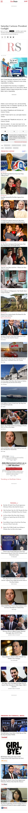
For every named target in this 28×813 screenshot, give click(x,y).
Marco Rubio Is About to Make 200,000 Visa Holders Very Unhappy (14, 657)
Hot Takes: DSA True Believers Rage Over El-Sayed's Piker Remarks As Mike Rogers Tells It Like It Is (14, 685)
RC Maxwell (14, 556)
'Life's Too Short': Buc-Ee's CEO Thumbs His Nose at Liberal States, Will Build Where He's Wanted (13, 359)
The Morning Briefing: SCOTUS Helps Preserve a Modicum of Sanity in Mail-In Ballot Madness (14, 804)
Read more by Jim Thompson (20, 141)
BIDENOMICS (7, 145)
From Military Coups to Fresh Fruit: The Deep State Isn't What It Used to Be (13, 404)
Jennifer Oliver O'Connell (14, 635)
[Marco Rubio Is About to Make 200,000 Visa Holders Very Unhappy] (14, 647)
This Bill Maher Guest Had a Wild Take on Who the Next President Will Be (13, 734)
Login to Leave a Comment (14, 468)
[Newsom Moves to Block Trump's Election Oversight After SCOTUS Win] (14, 622)
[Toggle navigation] (2, 1)
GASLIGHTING (8, 148)
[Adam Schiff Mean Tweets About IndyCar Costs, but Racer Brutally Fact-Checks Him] (14, 439)
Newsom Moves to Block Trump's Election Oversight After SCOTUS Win (14, 632)
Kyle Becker (3, 429)
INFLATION (15, 148)
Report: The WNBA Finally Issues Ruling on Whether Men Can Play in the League (14, 426)
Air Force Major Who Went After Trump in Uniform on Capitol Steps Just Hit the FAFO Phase (13, 381)
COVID (24, 145)
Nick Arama (3, 339)
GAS (2, 148)
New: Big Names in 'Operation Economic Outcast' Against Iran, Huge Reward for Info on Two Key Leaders (14, 580)
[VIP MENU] (25, 1)
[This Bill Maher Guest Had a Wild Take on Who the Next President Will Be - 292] (14, 724)
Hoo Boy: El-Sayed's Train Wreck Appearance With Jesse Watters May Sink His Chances (13, 337)
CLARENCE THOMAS (16, 145)
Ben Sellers (3, 406)
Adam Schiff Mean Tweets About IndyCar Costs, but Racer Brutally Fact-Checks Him (13, 448)
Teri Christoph (4, 384)
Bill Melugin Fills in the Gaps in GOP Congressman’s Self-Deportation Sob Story (12, 757)
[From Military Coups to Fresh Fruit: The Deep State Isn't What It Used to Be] (14, 394)
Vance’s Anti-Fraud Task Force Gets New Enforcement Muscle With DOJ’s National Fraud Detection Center (14, 553)
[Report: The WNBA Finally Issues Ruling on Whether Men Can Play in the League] (14, 416)
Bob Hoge (3, 362)
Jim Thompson (5, 31)
